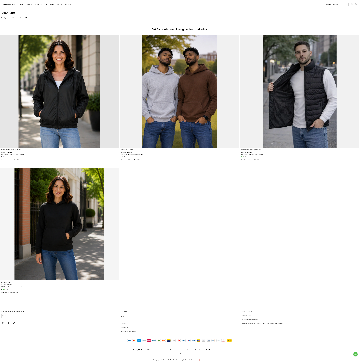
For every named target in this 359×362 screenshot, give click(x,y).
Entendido (203, 359)
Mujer (29, 4)
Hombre (38, 4)
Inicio (21, 4)
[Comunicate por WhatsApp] (355, 354)
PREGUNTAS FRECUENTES (64, 4)
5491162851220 (246, 316)
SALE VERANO (50, 4)
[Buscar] (346, 4)
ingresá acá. (203, 350)
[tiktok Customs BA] (14, 323)
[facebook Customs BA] (9, 323)
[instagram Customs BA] (3, 323)
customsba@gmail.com (250, 320)
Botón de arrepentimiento (217, 350)
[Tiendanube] (179, 354)
